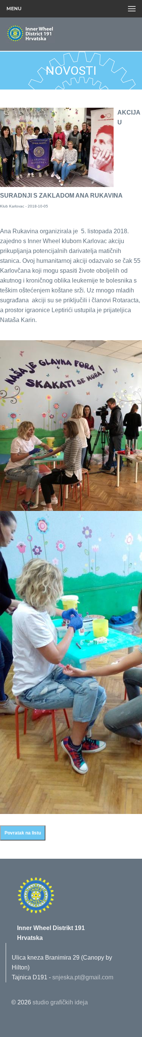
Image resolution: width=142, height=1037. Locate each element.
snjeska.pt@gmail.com (82, 977)
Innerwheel (47, 34)
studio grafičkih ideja (60, 1002)
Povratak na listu (23, 833)
